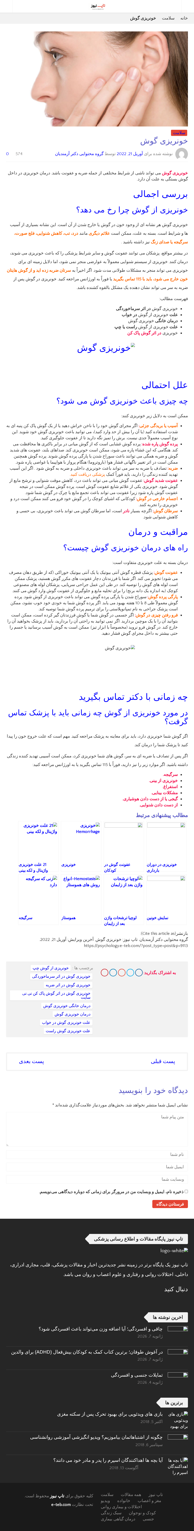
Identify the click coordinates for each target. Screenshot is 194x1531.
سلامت (168, 18)
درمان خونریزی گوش (72, 1014)
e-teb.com (61, 1504)
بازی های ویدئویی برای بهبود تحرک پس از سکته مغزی (110, 1414)
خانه (184, 18)
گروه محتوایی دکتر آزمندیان (79, 153)
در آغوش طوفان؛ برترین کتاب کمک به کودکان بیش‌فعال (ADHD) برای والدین (87, 1352)
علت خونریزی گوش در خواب (66, 1022)
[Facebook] (139, 972)
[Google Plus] (122, 972)
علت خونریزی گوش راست (68, 1031)
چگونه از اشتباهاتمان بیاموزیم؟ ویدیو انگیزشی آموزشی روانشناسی (96, 1437)
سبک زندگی (111, 1513)
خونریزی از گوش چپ (51, 968)
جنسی (148, 1519)
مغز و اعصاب (149, 1501)
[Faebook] (184, 1301)
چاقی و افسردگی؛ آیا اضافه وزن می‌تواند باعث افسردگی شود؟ (101, 1329)
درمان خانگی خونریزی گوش (66, 1006)
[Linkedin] (113, 972)
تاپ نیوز (57, 1496)
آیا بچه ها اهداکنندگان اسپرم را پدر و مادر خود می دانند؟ (108, 1460)
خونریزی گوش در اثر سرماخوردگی (61, 976)
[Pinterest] (104, 972)
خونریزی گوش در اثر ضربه (68, 985)
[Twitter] (130, 972)
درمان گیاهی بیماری (118, 1519)
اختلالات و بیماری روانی (121, 1507)
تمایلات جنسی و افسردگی (137, 1375)
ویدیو (105, 1501)
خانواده (123, 1501)
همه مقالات (131, 1494)
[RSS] (170, 1301)
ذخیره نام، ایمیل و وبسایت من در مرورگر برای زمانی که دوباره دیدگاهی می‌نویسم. (111, 1192)
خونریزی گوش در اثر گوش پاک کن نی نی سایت (56, 995)
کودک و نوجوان (142, 1513)
